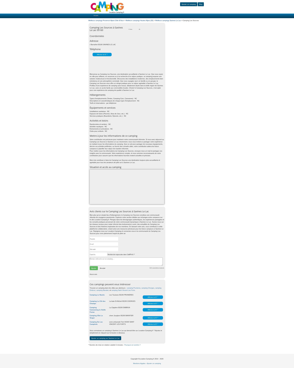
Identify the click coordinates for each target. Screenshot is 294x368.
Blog (200, 4)
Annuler (102, 268)
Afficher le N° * (102, 54)
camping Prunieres (133, 288)
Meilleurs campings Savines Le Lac (168, 20)
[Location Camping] (107, 7)
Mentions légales (139, 363)
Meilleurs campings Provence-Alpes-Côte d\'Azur (106, 20)
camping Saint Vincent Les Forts (123, 290)
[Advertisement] (116, 65)
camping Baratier (102, 290)
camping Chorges (147, 288)
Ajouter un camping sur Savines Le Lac (105, 338)
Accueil (96, 15)
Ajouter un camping (189, 4)
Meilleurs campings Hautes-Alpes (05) (139, 20)
